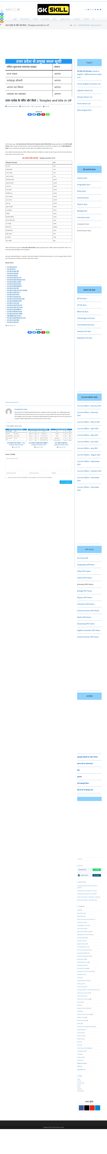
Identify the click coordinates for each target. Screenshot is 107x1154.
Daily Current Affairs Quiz (83, 931)
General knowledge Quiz (83, 956)
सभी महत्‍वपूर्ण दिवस (83, 783)
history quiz (80, 983)
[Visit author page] (8, 411)
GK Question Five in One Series (84, 971)
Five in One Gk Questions (83, 950)
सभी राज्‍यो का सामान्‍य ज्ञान (85, 763)
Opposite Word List (85, 90)
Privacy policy (80, 1091)
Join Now (97, 869)
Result (78, 1042)
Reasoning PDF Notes (86, 624)
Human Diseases (81, 986)
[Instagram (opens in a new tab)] (93, 9)
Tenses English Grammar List (89, 84)
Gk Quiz (79, 1085)
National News (80, 1029)
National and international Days (85, 1026)
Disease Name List (84, 97)
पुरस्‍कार (79, 777)
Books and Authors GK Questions (85, 919)
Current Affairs (80, 928)
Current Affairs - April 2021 (88, 428)
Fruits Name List (84, 103)
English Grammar (81, 944)
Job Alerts (79, 1089)
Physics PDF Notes (84, 597)
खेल (78, 770)
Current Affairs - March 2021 (88, 422)
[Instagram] (86, 1107)
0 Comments (37, 106)
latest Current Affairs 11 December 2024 (87, 900)
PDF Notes (79, 1032)
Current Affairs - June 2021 (88, 442)
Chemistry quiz (81, 922)
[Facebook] (30, 114)
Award (78, 910)
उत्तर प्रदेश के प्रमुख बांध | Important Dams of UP (61, 444)
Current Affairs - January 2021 (89, 406)
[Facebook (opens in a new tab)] (88, 9)
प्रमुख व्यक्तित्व (80, 1069)
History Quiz (82, 178)
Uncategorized (80, 1051)
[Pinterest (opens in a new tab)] (91, 9)
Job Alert (79, 1002)
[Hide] (0, 24)
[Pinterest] (43, 114)
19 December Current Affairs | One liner (87, 891)
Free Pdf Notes (81, 1083)
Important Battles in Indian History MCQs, (87, 990)
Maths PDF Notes (84, 617)
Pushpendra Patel (13, 106)
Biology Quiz (82, 211)
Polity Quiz (81, 191)
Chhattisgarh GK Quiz (86, 318)
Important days (81, 996)
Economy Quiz (83, 198)
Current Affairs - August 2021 (89, 455)
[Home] (71, 25)
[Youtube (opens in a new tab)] (97, 9)
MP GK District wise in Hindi (84, 1014)
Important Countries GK (83, 993)
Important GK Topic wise (83, 999)
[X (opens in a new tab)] (86, 9)
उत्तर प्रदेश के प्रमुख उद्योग (12, 322)
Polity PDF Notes (84, 571)
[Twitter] (34, 114)
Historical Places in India (83, 980)
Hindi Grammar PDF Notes (88, 637)
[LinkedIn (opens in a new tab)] (95, 9)
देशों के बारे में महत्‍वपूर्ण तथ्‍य (85, 790)
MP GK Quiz (82, 298)
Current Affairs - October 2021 (89, 471)
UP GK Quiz (81, 305)
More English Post (84, 110)
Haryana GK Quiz (84, 331)
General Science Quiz (82, 962)
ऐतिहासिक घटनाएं (80, 1063)
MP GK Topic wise (81, 1020)
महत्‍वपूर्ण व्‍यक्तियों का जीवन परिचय (87, 757)
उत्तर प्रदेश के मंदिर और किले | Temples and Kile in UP (90, 25)
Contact (79, 1081)
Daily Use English (81, 937)
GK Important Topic (82, 968)
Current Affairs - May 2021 (87, 435)
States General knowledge (83, 1048)
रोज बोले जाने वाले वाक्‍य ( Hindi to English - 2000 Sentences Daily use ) (89, 74)
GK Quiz (79, 977)
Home (78, 1087)
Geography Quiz (83, 184)
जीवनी (78, 1066)
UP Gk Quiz (80, 1057)
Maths (78, 1005)
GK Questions (80, 974)
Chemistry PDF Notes (85, 604)
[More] (2, 21)
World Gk (79, 1060)
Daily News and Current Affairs (84, 934)
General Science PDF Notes (88, 610)
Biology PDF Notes (84, 591)
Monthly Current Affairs (83, 1008)
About (78, 1079)
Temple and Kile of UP (13, 402)
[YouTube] (92, 1107)
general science (81, 959)
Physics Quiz (82, 204)
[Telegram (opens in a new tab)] (100, 9)
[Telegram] (2, 19)
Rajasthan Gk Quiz (84, 338)
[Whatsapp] (48, 114)
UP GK (47, 106)
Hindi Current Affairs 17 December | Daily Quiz (88, 897)
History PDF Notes (84, 578)
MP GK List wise (81, 1017)
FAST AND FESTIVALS (82, 947)
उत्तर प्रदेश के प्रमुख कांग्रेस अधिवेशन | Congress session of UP (38, 444)
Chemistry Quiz (83, 217)
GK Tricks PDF (82, 558)
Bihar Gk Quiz (82, 311)
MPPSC (79, 1023)
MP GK (79, 1011)
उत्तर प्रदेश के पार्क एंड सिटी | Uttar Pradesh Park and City (16, 444)
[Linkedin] (39, 114)
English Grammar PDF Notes (88, 630)
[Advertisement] (53, 46)
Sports (78, 1045)
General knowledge (82, 953)
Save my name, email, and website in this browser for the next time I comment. (30, 477)
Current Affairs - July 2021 (87, 448)
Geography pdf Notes (85, 564)
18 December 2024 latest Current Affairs (87, 894)
